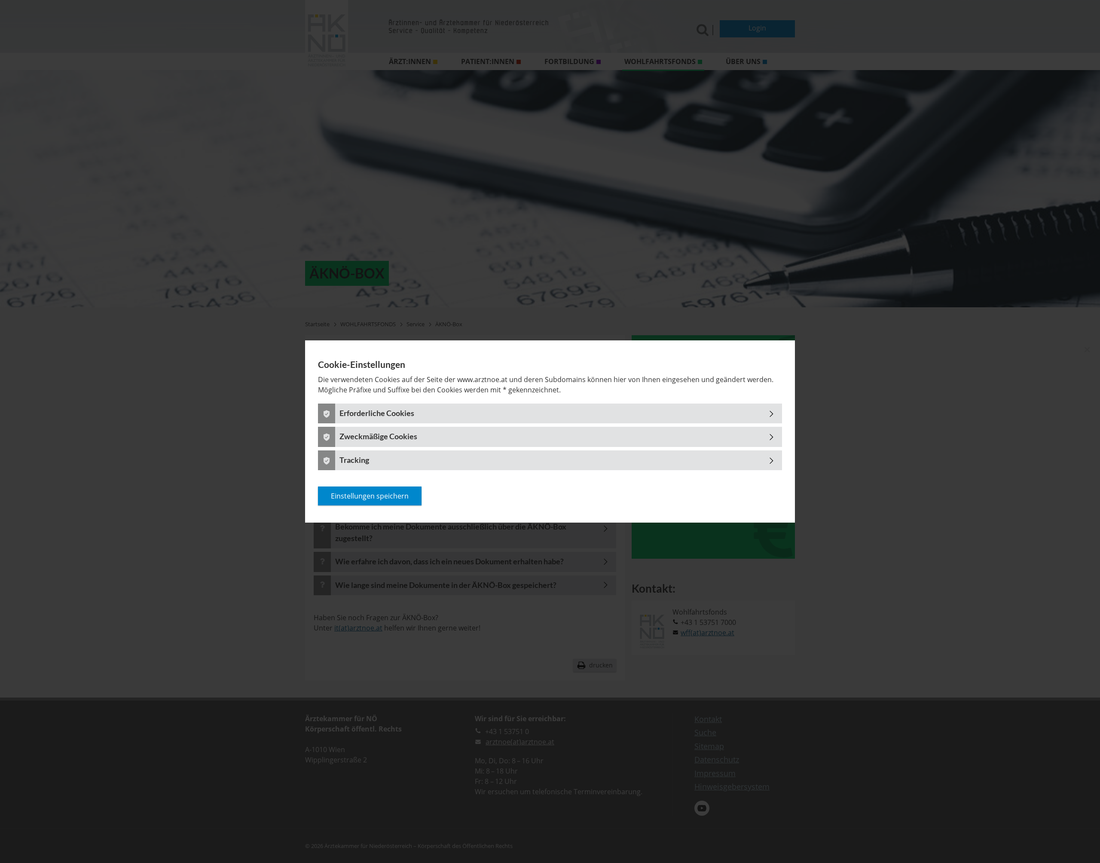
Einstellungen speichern (370, 496)
